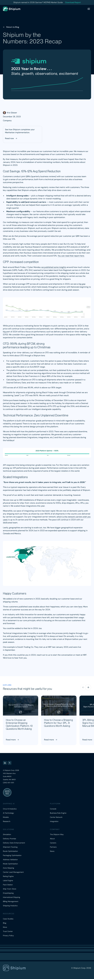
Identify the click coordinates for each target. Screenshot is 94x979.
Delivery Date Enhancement (14, 843)
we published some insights (53, 267)
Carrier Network (56, 817)
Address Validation (10, 859)
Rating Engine (8, 876)
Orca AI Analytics (10, 809)
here (80, 606)
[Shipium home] (14, 9)
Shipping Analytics (10, 905)
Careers (53, 843)
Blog (4, 923)
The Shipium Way (57, 834)
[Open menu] (88, 8)
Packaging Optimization (12, 855)
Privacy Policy (8, 935)
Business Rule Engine (58, 813)
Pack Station (8, 885)
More (5, 927)
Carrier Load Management (13, 872)
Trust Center (8, 931)
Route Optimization (10, 851)
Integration (54, 821)
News (52, 851)
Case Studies (8, 919)
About (52, 838)
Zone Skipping (8, 868)
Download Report (73, 2)
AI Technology (8, 813)
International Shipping (11, 897)
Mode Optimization (10, 864)
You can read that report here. (71, 255)
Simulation (7, 834)
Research (6, 821)
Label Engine (8, 880)
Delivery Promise (9, 838)
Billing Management (10, 901)
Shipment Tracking (10, 847)
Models (6, 817)
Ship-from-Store (9, 889)
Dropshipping (8, 893)
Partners (53, 847)
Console (53, 809)
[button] (88, 687)
